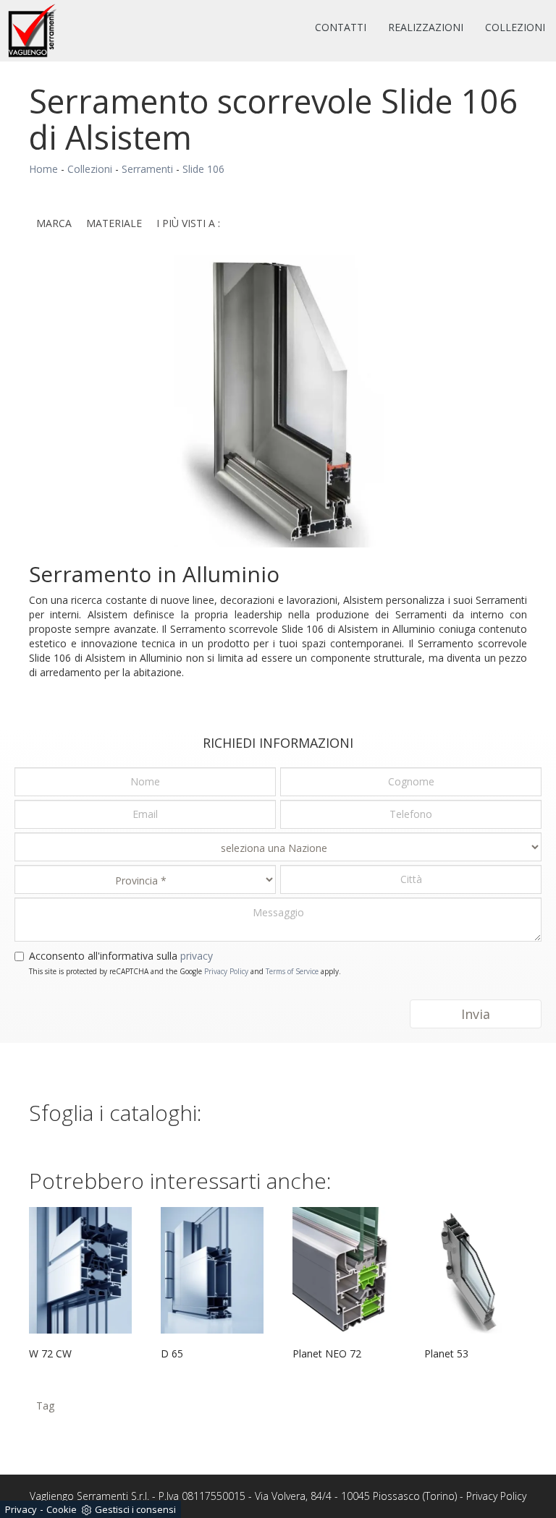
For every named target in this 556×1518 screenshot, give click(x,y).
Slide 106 (203, 169)
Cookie (61, 1509)
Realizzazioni (425, 27)
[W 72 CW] (80, 1270)
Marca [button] (54, 223)
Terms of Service (292, 971)
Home (43, 169)
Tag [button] (45, 1405)
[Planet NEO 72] (343, 1270)
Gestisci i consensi (135, 1509)
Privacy (21, 1509)
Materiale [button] (114, 223)
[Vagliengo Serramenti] (33, 30)
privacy (196, 956)
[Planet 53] (475, 1270)
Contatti (340, 27)
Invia (475, 1014)
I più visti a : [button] (188, 223)
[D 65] (212, 1270)
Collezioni (515, 27)
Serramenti (147, 169)
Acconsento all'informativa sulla (121, 956)
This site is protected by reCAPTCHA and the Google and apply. (185, 971)
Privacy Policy (226, 971)
